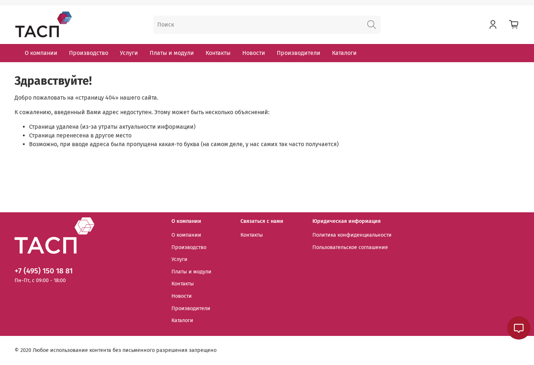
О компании (41, 52)
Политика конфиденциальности (352, 235)
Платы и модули (172, 52)
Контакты (218, 52)
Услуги (129, 52)
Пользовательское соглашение (350, 247)
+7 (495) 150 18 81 (44, 271)
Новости (253, 52)
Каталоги (344, 52)
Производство (88, 52)
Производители (298, 52)
